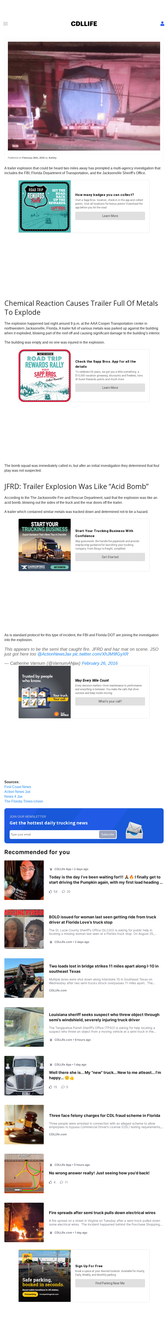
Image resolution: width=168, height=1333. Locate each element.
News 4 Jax (13, 796)
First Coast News (17, 787)
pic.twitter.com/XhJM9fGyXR (100, 654)
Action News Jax (17, 792)
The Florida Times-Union (23, 801)
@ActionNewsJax (54, 654)
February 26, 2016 (100, 663)
